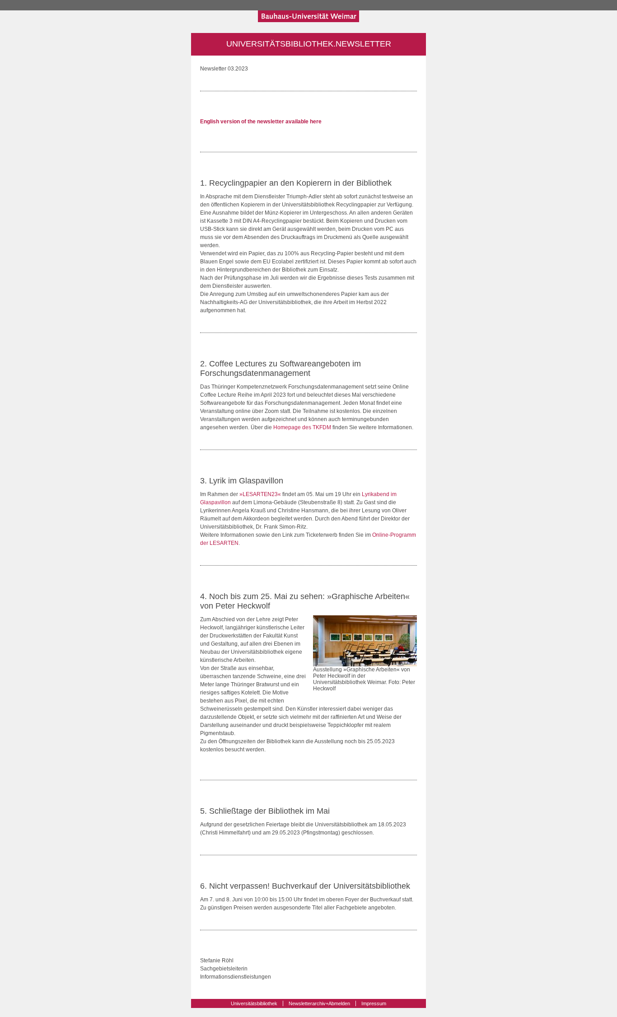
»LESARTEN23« (260, 494)
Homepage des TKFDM (302, 427)
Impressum (373, 1003)
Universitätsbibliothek (254, 1003)
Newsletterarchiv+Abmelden (319, 1003)
